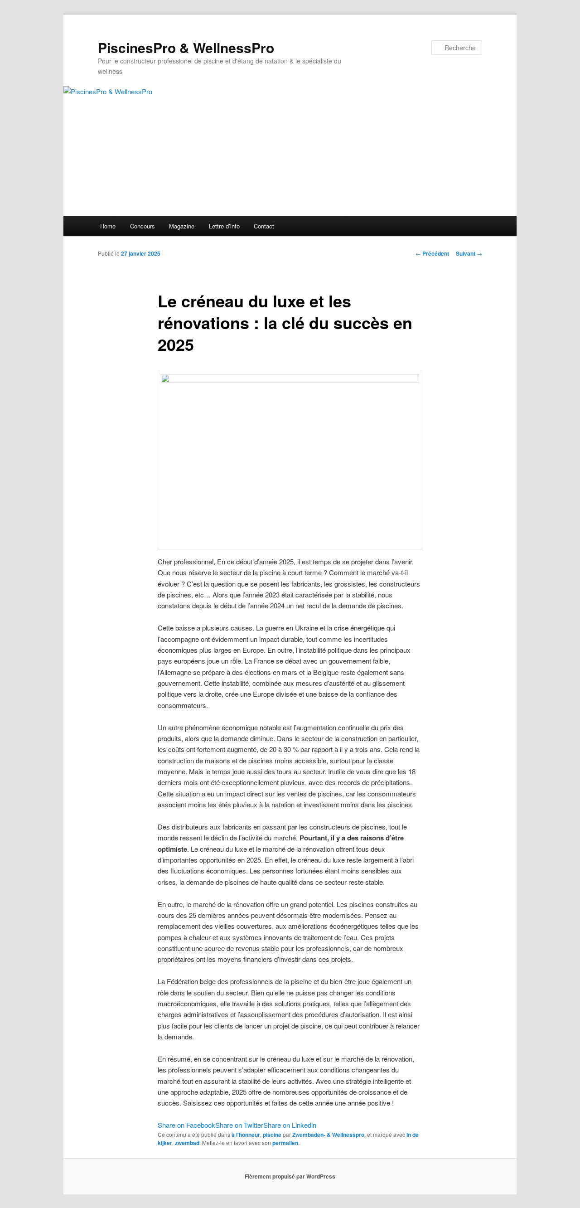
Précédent (432, 253)
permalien (285, 1143)
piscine (272, 1134)
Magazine (181, 226)
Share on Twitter (239, 1125)
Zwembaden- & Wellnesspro (328, 1134)
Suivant (469, 253)
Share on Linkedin (289, 1125)
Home (108, 226)
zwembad (187, 1143)
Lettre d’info (224, 226)
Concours (142, 226)
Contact (264, 226)
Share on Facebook (186, 1125)
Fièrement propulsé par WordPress (290, 1176)
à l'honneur (246, 1134)
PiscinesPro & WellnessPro (186, 47)
